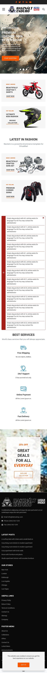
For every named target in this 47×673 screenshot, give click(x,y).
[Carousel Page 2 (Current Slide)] (23, 69)
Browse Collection (12, 122)
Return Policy (6, 604)
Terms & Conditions (8, 608)
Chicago (4, 585)
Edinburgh (5, 577)
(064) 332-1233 (14, 521)
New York (5, 570)
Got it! (23, 665)
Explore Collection (23, 474)
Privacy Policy (6, 600)
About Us (5, 631)
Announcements (7, 650)
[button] (43, 9)
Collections (5, 635)
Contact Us (5, 612)
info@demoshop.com (15, 517)
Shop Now (10, 96)
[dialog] (23, 661)
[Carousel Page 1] (20, 69)
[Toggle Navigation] (4, 9)
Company (5, 619)
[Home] (23, 670)
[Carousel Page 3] (26, 69)
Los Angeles (6, 581)
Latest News (6, 646)
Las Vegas (5, 589)
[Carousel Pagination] (23, 69)
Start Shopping (10, 58)
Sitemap (4, 616)
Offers (4, 638)
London (4, 573)
